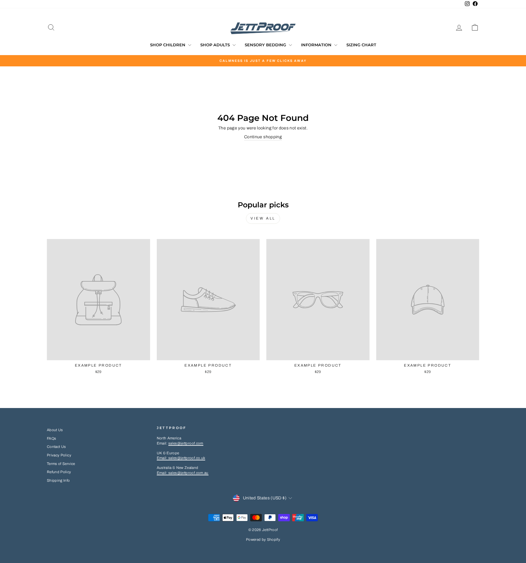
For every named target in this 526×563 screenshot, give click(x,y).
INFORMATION (317, 44)
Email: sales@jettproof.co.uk (181, 458)
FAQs (51, 438)
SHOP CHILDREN (168, 44)
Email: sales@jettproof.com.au (183, 473)
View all (263, 218)
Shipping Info (58, 480)
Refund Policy (59, 472)
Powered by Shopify (263, 539)
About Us (55, 430)
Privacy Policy (59, 455)
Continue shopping (263, 137)
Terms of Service (61, 464)
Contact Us (56, 447)
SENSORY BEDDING (266, 44)
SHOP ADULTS (215, 44)
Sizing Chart (361, 44)
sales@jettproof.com (185, 443)
